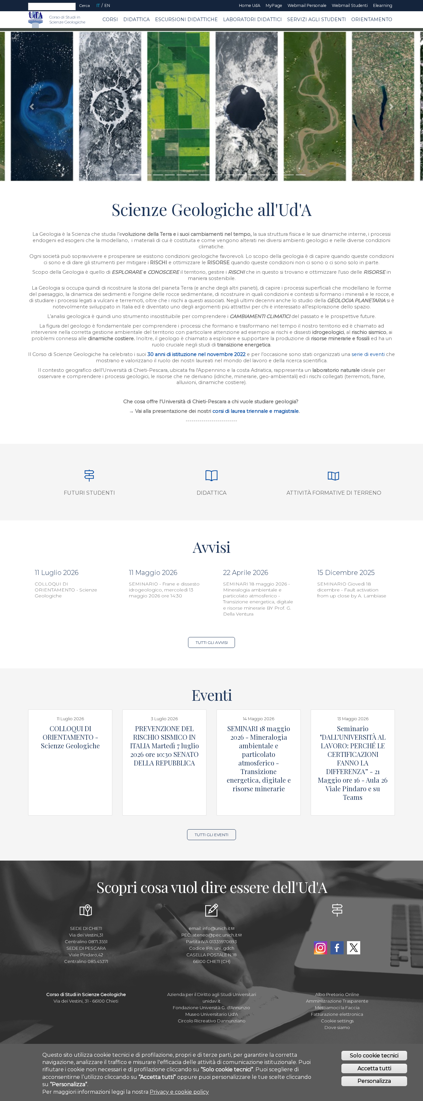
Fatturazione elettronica (337, 1014)
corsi (218, 411)
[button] (31, 106)
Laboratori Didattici (252, 19)
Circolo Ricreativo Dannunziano (212, 1020)
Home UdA (249, 5)
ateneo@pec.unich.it (215, 935)
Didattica (136, 19)
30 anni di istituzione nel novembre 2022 (196, 354)
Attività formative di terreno (334, 493)
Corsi (110, 19)
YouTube (337, 932)
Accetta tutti (374, 1068)
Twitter (353, 947)
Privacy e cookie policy (179, 1092)
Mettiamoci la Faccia (337, 1007)
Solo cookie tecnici (374, 1055)
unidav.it (211, 1001)
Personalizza (374, 1081)
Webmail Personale (307, 5)
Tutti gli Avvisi (212, 642)
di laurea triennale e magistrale (261, 411)
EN (107, 5)
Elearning (382, 5)
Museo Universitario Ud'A (211, 1014)
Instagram (320, 947)
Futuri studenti (89, 493)
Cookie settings (337, 1020)
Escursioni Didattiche (186, 19)
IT (98, 5)
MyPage (274, 5)
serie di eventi (369, 354)
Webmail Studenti (350, 5)
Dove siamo (337, 1027)
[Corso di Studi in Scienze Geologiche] (46, 19)
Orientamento (371, 19)
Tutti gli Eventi (211, 834)
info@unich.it (216, 928)
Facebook (337, 947)
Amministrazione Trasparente (337, 1001)
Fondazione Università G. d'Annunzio (211, 1007)
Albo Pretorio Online (337, 994)
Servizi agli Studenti (316, 19)
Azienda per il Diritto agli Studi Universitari (211, 994)
